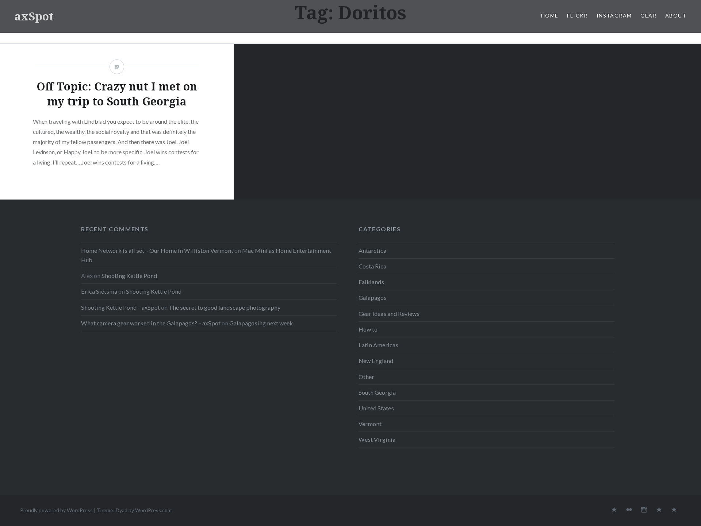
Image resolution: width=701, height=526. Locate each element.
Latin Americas (378, 344)
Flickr (577, 15)
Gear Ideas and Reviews (389, 313)
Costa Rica (372, 266)
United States (376, 408)
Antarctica (372, 250)
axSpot (34, 16)
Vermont (370, 423)
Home (550, 15)
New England (376, 360)
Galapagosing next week (261, 323)
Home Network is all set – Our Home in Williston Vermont (157, 250)
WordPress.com (153, 510)
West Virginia (377, 439)
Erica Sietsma (99, 291)
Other (366, 376)
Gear (648, 15)
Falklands (371, 281)
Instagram (614, 15)
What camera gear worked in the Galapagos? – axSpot (151, 323)
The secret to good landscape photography (224, 307)
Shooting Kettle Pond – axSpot (120, 307)
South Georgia (377, 392)
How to (368, 329)
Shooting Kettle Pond (129, 275)
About (675, 15)
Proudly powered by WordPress (56, 510)
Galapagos (373, 297)
